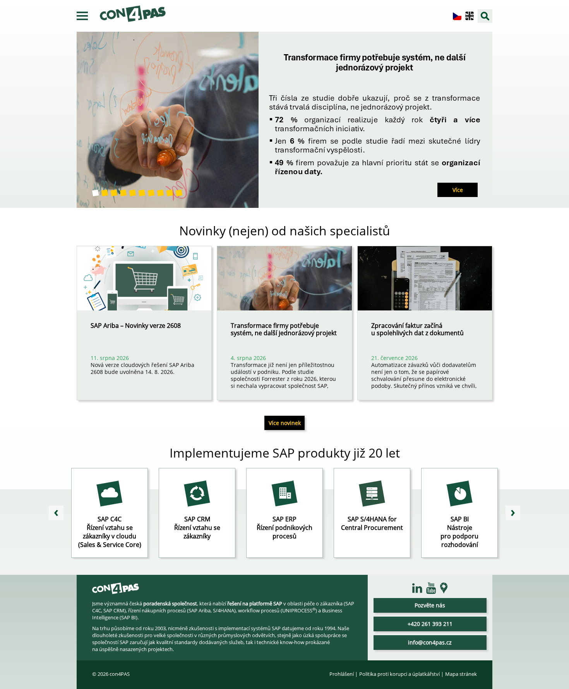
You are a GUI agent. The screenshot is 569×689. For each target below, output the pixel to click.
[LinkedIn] (417, 588)
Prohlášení (341, 673)
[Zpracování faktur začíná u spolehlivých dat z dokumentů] (425, 284)
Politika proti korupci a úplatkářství (399, 673)
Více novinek (285, 423)
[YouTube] (431, 588)
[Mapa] (444, 588)
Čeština (457, 16)
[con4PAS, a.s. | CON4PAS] (115, 591)
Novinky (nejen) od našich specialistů (284, 230)
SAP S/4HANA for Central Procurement (372, 523)
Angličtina (469, 16)
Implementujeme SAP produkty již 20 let (285, 452)
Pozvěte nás (430, 605)
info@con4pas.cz (430, 642)
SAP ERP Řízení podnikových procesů (284, 527)
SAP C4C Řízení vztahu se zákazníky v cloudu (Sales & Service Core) (109, 532)
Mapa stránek (461, 673)
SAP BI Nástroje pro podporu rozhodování (459, 532)
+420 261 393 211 (430, 623)
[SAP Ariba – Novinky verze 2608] (144, 284)
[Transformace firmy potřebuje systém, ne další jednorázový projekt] (284, 284)
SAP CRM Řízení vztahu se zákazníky (197, 527)
